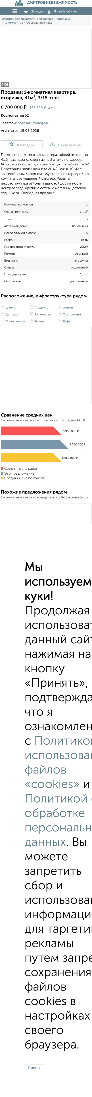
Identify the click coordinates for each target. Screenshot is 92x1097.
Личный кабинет (65, 11)
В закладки (25, 145)
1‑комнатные (14, 22)
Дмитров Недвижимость (19, 19)
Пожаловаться (69, 145)
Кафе (66, 321)
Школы (10, 307)
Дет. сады (12, 314)
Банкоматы (42, 314)
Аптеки (68, 307)
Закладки (37, 11)
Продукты (41, 307)
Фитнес (39, 321)
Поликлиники (15, 321)
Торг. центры (72, 314)
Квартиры (46, 19)
